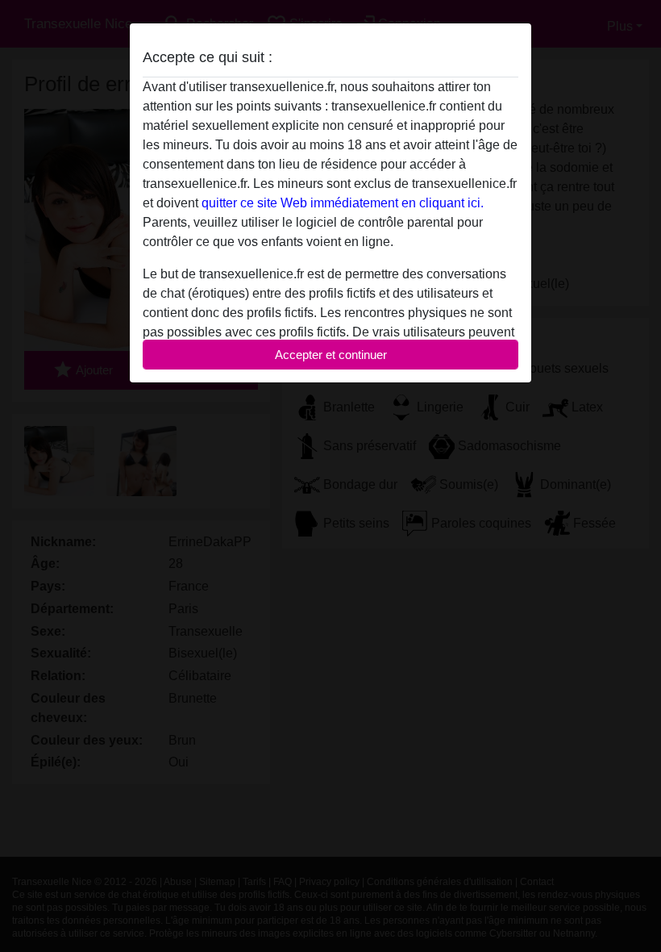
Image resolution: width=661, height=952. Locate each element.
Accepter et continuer (331, 354)
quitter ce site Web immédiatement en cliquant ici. (343, 203)
